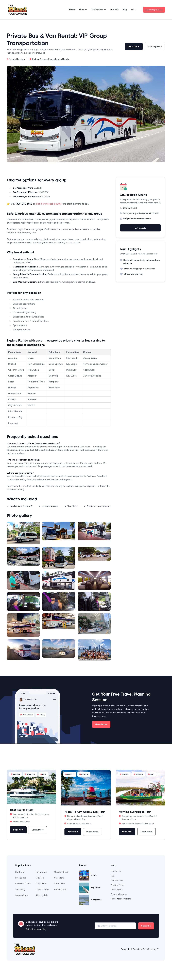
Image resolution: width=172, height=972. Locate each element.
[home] (17, 9)
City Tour (40, 878)
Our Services (117, 880)
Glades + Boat (61, 872)
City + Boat (41, 883)
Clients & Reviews (119, 894)
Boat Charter (60, 889)
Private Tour (41, 872)
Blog (125, 9)
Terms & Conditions (147, 882)
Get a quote (134, 46)
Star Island (59, 878)
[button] (83, 9)
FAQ (113, 876)
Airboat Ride (42, 895)
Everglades (20, 878)
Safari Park (59, 883)
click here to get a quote (49, 204)
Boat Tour (19, 872)
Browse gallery (155, 46)
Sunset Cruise (21, 895)
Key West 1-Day (23, 883)
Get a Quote (101, 724)
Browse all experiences (151, 763)
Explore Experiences (154, 10)
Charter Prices (117, 885)
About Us (114, 9)
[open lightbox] (23, 533)
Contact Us (116, 871)
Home (72, 9)
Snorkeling (20, 889)
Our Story (143, 873)
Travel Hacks (117, 889)
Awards (141, 878)
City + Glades (42, 889)
